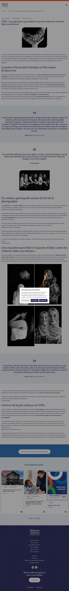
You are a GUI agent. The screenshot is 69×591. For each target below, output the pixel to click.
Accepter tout (43, 300)
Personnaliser (26, 300)
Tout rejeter (34, 300)
